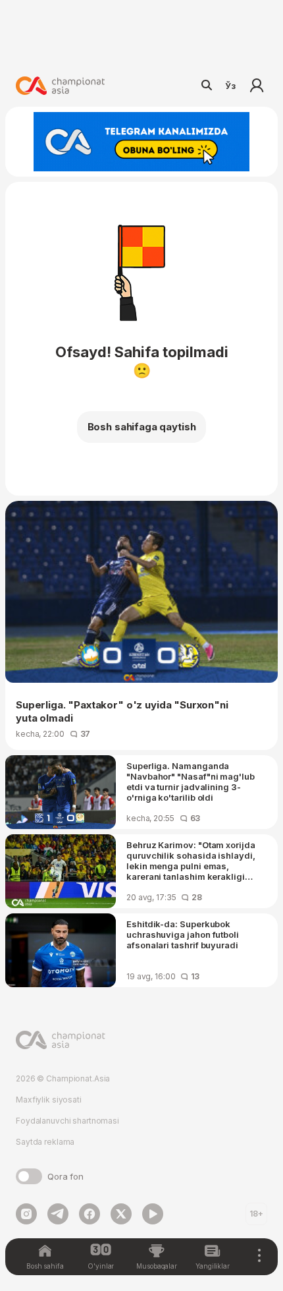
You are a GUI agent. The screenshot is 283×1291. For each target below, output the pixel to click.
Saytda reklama (45, 1142)
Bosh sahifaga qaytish (142, 426)
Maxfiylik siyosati (49, 1100)
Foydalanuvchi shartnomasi (67, 1121)
